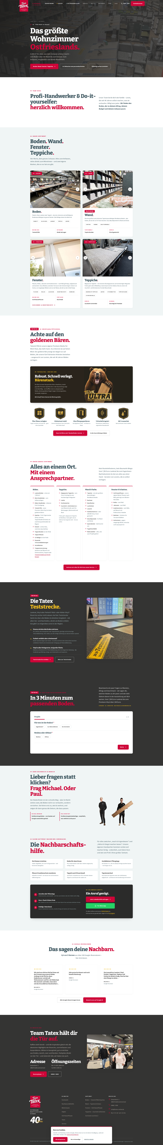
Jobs (116, 3)
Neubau (38, 737)
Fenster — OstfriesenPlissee (93, 1108)
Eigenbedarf (39, 727)
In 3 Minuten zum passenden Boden (74, 66)
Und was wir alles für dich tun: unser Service (80, 567)
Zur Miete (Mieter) (52, 727)
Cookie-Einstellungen (119, 1141)
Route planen (37, 1074)
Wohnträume (49, 3)
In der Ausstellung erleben (98, 433)
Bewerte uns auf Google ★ (94, 1000)
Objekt (60, 3)
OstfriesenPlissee (73, 3)
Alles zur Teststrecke (64, 659)
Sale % (93, 3)
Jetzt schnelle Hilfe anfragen (99, 899)
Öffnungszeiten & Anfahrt (100, 66)
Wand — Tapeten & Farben (93, 1104)
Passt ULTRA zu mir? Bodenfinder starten (69, 433)
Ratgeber (101, 3)
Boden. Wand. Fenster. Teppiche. (43, 66)
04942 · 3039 (126, 3)
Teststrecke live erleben (40, 659)
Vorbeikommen (137, 3)
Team (109, 3)
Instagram (112, 913)
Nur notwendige (75, 1139)
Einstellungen (88, 1139)
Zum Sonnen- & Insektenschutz (42, 305)
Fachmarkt (37, 3)
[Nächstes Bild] (77, 189)
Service (85, 3)
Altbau (47, 737)
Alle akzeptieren (60, 1139)
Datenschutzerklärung (72, 1134)
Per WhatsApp (101, 906)
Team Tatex (33, 21)
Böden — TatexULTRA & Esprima (95, 1100)
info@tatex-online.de (117, 1109)
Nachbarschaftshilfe (68, 1104)
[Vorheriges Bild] (33, 189)
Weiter (122, 747)
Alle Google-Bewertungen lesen (70, 1000)
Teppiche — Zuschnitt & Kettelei (95, 1112)
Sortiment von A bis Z (91, 1116)
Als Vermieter (66, 727)
